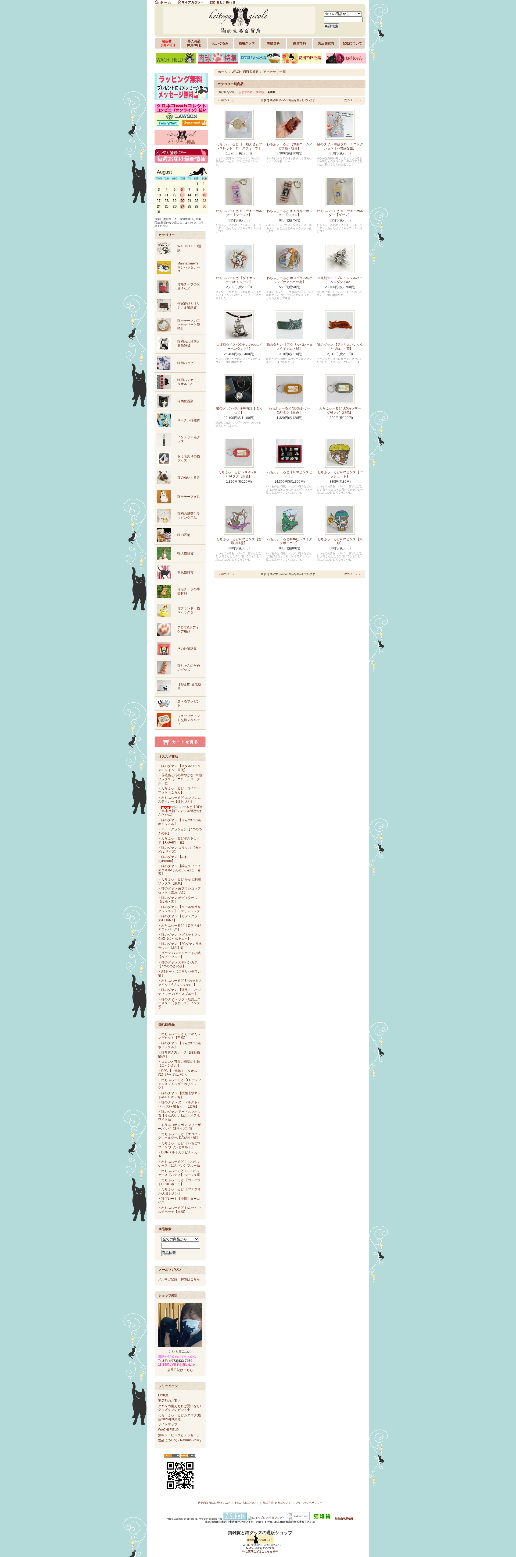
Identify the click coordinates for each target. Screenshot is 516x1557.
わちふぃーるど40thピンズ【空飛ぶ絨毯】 (238, 541)
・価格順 (258, 92)
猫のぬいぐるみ (188, 477)
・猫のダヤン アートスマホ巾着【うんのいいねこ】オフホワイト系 (179, 1115)
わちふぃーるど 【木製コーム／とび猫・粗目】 (290, 146)
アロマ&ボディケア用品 (188, 629)
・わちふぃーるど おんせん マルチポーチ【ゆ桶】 (180, 1210)
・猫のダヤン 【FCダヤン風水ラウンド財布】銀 (180, 946)
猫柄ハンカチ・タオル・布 (188, 382)
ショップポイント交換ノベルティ (188, 720)
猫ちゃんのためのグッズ (188, 668)
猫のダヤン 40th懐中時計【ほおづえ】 (239, 410)
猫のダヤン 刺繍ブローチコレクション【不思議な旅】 (340, 146)
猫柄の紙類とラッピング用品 (188, 516)
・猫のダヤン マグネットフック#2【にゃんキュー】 (179, 937)
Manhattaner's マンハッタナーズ (188, 267)
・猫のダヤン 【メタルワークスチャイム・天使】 (179, 768)
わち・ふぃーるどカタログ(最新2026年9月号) (179, 1417)
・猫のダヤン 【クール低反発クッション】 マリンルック (179, 909)
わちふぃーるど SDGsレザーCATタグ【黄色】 (289, 410)
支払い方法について (246, 1502)
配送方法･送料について (277, 1502)
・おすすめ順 (244, 92)
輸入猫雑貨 (185, 553)
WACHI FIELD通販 (245, 72)
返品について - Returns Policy (179, 1440)
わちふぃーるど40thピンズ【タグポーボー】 (289, 541)
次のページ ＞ (352, 100)
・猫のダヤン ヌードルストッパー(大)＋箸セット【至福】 (179, 1104)
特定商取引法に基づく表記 (214, 1502)
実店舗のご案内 (169, 1401)
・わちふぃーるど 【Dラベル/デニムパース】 (179, 927)
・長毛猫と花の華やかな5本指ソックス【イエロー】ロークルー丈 (180, 779)
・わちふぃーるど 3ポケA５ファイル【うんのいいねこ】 (180, 983)
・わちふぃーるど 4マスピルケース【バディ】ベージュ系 (179, 1173)
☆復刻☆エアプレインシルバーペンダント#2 (340, 280)
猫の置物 (183, 535)
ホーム (222, 72)
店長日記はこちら (180, 1370)
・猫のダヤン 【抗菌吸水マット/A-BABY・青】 (179, 1095)
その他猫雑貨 (187, 649)
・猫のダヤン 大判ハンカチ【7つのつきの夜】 (178, 964)
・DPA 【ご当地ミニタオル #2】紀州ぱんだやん (177, 1073)
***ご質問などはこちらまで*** (260, 1551)
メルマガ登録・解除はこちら (179, 1279)
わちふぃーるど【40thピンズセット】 (289, 474)
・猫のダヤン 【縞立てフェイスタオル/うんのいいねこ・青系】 (179, 870)
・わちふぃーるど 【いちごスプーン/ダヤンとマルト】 (179, 1145)
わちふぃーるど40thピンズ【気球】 (340, 541)
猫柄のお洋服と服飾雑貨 (188, 344)
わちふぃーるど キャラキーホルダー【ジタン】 (290, 213)
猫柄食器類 (185, 401)
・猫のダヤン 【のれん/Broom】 (173, 859)
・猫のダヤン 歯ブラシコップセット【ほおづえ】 (179, 890)
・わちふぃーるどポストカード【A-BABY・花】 (179, 840)
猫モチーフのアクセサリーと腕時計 (188, 324)
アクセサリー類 (274, 72)
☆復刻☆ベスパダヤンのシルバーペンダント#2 (238, 347)
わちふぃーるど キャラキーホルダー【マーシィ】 (239, 213)
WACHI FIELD (168, 1430)
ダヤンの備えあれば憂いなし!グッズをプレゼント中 (179, 1408)
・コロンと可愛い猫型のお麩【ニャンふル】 (179, 1064)
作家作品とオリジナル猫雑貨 (188, 305)
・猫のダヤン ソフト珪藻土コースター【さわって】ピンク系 (179, 1003)
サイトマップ (167, 1424)
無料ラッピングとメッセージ (179, 1435)
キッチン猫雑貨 (188, 420)
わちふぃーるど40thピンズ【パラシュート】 (340, 474)
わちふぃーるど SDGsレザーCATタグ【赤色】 (239, 474)
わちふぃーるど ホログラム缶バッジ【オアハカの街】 (290, 280)
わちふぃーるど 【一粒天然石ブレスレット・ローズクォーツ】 (239, 146)
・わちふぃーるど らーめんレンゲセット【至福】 (179, 1036)
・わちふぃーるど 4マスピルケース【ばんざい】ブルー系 (179, 1164)
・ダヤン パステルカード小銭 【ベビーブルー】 (179, 955)
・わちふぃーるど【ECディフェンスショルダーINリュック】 (179, 1084)
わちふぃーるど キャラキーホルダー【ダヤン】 (340, 213)
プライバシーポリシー (308, 1502)
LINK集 (163, 1395)
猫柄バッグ (185, 363)
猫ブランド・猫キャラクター (188, 610)
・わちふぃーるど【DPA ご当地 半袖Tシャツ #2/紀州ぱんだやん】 (180, 811)
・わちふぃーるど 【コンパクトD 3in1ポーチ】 (179, 1182)
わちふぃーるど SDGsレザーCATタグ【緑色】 (340, 410)
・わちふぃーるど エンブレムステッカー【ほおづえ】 (179, 800)
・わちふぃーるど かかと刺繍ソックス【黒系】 (179, 881)
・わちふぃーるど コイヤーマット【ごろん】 (179, 790)
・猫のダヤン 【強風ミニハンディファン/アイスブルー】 (179, 992)
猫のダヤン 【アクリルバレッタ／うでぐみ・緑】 (290, 347)
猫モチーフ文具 (188, 497)
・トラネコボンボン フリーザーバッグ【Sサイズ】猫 (179, 1127)
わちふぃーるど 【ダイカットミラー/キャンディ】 (239, 280)
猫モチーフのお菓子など (188, 286)
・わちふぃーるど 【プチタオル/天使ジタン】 (179, 1191)
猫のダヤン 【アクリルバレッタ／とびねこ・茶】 (340, 347)
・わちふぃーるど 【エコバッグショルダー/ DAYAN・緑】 (179, 1136)
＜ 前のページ (226, 100)
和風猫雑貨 (185, 572)
